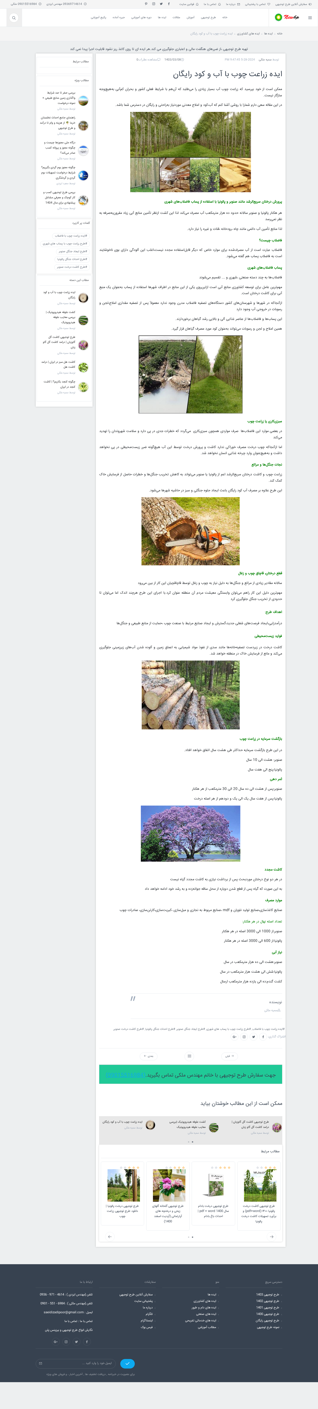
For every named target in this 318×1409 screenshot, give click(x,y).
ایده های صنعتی (206, 1314)
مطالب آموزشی (207, 1327)
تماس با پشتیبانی (256, 4)
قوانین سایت (187, 4)
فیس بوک (147, 1327)
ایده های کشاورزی (248, 33)
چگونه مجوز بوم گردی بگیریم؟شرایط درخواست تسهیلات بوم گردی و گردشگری (58, 172)
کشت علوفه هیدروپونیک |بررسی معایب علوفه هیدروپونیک (60, 317)
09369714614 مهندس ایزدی (65, 4)
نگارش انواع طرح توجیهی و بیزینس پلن (69, 1330)
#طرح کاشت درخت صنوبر (72, 267)
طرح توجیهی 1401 (267, 1307)
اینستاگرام (147, 1320)
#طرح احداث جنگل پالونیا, (160, 1029)
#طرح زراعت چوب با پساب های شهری (65, 244)
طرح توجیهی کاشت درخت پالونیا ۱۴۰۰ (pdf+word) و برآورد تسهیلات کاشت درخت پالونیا (258, 1214)
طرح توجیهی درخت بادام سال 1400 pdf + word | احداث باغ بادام (213, 1211)
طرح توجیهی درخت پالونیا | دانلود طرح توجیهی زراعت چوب (122, 1211)
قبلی (228, 1056)
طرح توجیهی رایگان (267, 1320)
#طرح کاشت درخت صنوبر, (129, 1029)
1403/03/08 (172, 60)
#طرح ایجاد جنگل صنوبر (73, 251)
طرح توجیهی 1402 (267, 1301)
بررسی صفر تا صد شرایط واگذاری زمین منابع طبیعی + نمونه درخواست (58, 98)
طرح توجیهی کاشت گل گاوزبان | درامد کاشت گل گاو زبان (59, 342)
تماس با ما (211, 4)
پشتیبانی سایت (143, 1301)
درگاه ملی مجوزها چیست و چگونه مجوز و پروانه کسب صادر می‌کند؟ (59, 147)
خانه (279, 33)
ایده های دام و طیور (204, 1307)
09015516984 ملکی (25, 4)
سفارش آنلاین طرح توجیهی (292, 4)
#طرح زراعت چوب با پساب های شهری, (229, 1029)
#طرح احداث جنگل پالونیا (72, 259)
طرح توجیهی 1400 (267, 1314)
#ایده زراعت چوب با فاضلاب (71, 236)
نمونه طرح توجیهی (268, 1327)
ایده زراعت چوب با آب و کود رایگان (122, 1122)
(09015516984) (125, 1075)
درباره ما (231, 4)
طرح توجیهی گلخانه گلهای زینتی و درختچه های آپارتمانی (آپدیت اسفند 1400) (168, 1214)
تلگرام (149, 1314)
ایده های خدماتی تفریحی (200, 1320)
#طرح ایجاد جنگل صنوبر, (191, 1029)
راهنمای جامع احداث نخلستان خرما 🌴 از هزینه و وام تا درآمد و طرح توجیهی (57, 123)
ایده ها (268, 33)
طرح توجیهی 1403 (267, 1294)
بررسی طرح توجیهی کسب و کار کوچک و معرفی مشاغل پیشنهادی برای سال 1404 (59, 197)
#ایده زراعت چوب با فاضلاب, (269, 1029)
